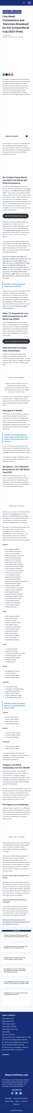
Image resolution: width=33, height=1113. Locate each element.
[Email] (12, 74)
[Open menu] (29, 2)
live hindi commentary (10, 920)
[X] (6, 74)
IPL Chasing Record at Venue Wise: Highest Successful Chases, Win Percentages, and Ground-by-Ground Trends (15, 970)
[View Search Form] (24, 2)
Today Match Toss (8, 1018)
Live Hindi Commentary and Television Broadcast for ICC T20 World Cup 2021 (16, 922)
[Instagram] (20, 1093)
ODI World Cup (7, 10)
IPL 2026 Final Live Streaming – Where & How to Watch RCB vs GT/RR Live (15, 1049)
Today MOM (6, 1032)
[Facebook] (4, 74)
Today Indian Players (8, 1024)
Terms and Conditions (21, 1098)
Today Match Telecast (9, 1026)
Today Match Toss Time (9, 1029)
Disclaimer (8, 1098)
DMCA (17, 1101)
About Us (16, 1104)
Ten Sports (14, 514)
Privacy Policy (9, 1101)
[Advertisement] (16, 56)
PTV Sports (25, 845)
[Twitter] (16, 1093)
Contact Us (24, 1101)
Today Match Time (8, 1021)
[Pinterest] (9, 74)
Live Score (5, 1054)
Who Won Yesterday (8, 1034)
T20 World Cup (17, 10)
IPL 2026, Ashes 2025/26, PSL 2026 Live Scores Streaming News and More (15, 1044)
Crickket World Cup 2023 (13, 230)
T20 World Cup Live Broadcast (12, 13)
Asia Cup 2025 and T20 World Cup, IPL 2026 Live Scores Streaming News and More (16, 1038)
